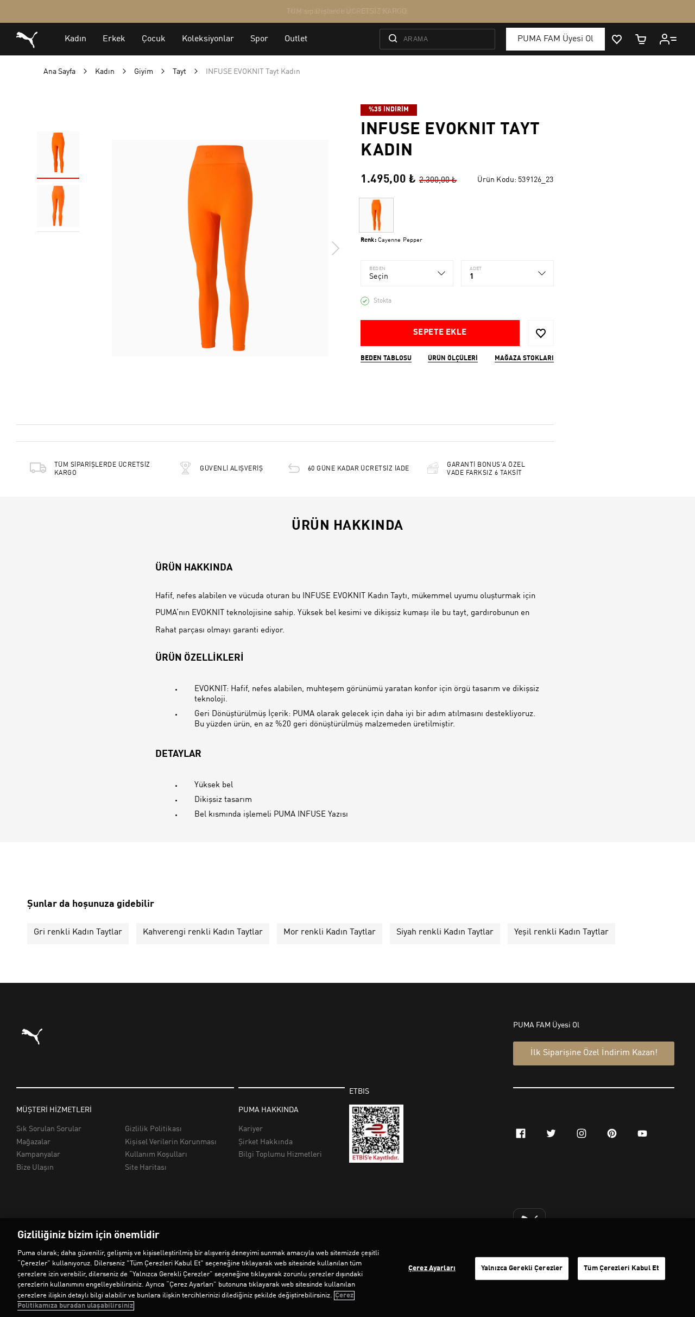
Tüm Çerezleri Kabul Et (621, 1268)
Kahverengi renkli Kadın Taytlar (203, 932)
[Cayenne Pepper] (376, 215)
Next (335, 248)
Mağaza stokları (524, 358)
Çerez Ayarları (432, 1268)
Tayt (179, 72)
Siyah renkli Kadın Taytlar (445, 932)
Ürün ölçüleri (453, 358)
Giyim (143, 72)
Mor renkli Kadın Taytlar (329, 932)
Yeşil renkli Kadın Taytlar (561, 932)
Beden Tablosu (386, 358)
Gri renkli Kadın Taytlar (78, 932)
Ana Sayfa (59, 72)
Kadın (105, 72)
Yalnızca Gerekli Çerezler (522, 1268)
